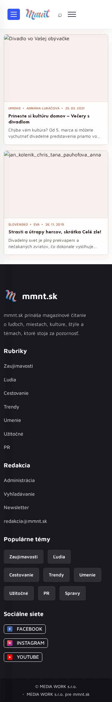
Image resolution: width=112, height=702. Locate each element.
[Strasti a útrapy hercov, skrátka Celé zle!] (56, 184)
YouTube (24, 657)
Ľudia (10, 379)
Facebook (25, 629)
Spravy (72, 593)
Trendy (11, 406)
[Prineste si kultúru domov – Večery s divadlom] (56, 68)
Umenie (12, 420)
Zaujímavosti (18, 366)
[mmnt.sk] (38, 14)
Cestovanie (16, 393)
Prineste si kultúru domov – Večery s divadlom (49, 118)
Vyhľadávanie (19, 494)
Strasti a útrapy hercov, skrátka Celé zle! (54, 231)
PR (7, 447)
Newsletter (16, 507)
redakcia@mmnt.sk (25, 521)
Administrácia (19, 480)
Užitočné (13, 434)
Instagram (26, 643)
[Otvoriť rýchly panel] (72, 14)
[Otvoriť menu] (13, 14)
